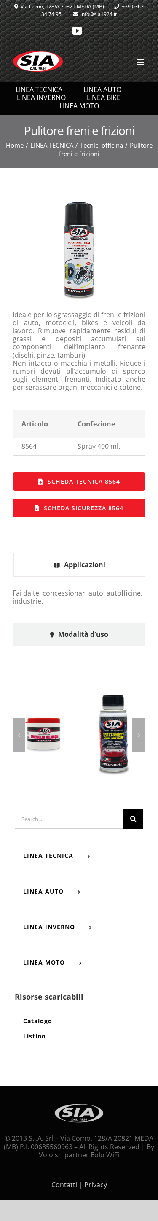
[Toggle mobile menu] (141, 62)
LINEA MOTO (79, 106)
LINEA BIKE (104, 98)
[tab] (79, 565)
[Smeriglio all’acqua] (44, 734)
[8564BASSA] (79, 201)
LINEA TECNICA (39, 90)
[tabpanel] (79, 601)
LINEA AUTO (102, 90)
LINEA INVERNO (41, 98)
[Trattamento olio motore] (114, 735)
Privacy (95, 1184)
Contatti (64, 1184)
